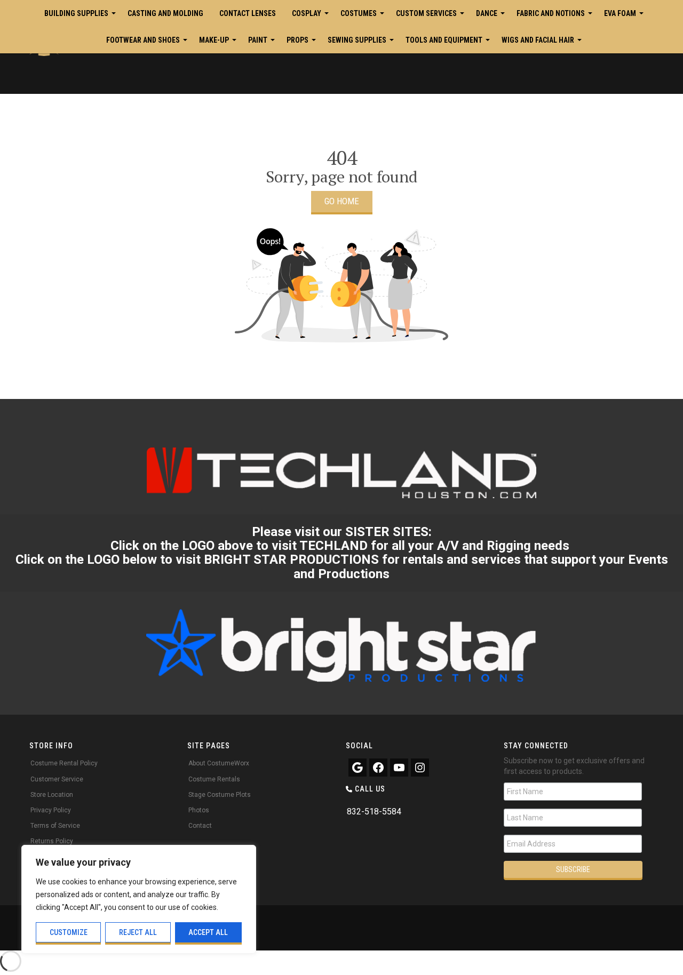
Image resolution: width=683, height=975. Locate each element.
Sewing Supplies (357, 40)
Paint (257, 40)
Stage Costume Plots (219, 794)
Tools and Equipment (444, 40)
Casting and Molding (165, 13)
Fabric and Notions (551, 13)
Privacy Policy (50, 810)
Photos (198, 810)
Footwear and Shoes (143, 40)
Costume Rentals (214, 779)
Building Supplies (76, 13)
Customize (69, 932)
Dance (486, 13)
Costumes (358, 13)
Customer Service (56, 779)
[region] (138, 899)
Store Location (51, 794)
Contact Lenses (247, 13)
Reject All (138, 932)
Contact (200, 825)
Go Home (341, 201)
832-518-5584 (374, 811)
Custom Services (426, 13)
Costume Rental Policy (64, 763)
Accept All (208, 932)
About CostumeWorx (218, 763)
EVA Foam (620, 13)
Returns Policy (51, 841)
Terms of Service (55, 825)
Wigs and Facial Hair (538, 40)
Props (297, 40)
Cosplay (306, 13)
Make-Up (214, 40)
